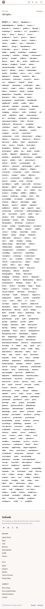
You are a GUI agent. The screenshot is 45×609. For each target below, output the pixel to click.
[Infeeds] (3, 2)
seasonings (16, 441)
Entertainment (6, 550)
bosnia (5, 226)
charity (14, 235)
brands (23, 64)
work (4, 115)
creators (29, 259)
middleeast (6, 103)
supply (17, 468)
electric (35, 288)
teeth (31, 471)
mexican (35, 369)
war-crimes (31, 489)
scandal (32, 109)
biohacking (31, 220)
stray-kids (15, 462)
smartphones (33, 450)
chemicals (32, 235)
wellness (23, 58)
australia (18, 31)
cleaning (19, 241)
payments (16, 166)
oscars (29, 393)
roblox (28, 435)
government (7, 151)
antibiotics (6, 208)
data (20, 264)
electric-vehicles (8, 291)
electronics (32, 291)
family (4, 52)
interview (25, 342)
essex (4, 300)
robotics (5, 175)
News (4, 541)
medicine (6, 157)
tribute (19, 190)
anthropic (6, 85)
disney (39, 279)
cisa (35, 238)
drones (13, 286)
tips (21, 187)
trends (5, 73)
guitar (31, 321)
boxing (13, 226)
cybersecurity (27, 136)
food (16, 37)
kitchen (13, 70)
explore (15, 303)
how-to (24, 330)
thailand (15, 40)
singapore (12, 82)
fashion (33, 40)
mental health (36, 366)
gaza (25, 148)
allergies (5, 205)
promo (18, 420)
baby (23, 121)
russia (36, 79)
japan (32, 345)
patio (14, 402)
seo (4, 82)
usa (26, 190)
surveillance (7, 184)
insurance (6, 97)
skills (4, 450)
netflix (24, 103)
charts (16, 127)
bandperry (21, 217)
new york (28, 384)
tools (27, 187)
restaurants (17, 172)
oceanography (25, 163)
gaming (13, 52)
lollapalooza (25, 154)
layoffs (5, 154)
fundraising (30, 312)
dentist (32, 64)
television (37, 184)
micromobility (7, 372)
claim (11, 241)
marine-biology (8, 363)
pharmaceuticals (17, 405)
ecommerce (15, 288)
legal (12, 61)
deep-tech (31, 268)
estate (12, 300)
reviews (12, 435)
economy (26, 288)
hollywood (33, 327)
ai (25, 31)
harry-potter (33, 324)
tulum (4, 483)
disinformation (28, 279)
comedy (33, 130)
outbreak (6, 106)
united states (21, 483)
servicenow (6, 444)
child (23, 127)
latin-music (19, 351)
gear (30, 315)
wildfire (24, 193)
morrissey (19, 378)
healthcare (6, 37)
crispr (38, 259)
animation (34, 205)
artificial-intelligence (34, 211)
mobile (16, 103)
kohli (31, 348)
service (35, 441)
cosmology (17, 256)
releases (5, 432)
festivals (20, 145)
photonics (6, 408)
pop (4, 109)
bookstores (30, 223)
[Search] (32, 2)
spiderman (6, 459)
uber (11, 483)
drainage (20, 282)
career (30, 34)
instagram (19, 339)
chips (39, 127)
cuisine (28, 262)
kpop (37, 348)
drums (39, 286)
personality (31, 402)
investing (6, 345)
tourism (5, 477)
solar (37, 178)
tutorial (17, 28)
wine (4, 498)
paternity (6, 402)
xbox (31, 196)
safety (5, 43)
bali (13, 217)
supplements (7, 468)
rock (35, 435)
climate (33, 37)
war (40, 190)
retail (27, 172)
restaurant (6, 172)
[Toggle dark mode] (36, 2)
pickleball (30, 408)
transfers (37, 477)
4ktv (38, 196)
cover (4, 259)
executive (6, 303)
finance (21, 34)
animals (24, 205)
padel (16, 396)
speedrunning (26, 456)
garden (22, 315)
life (18, 61)
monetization (7, 378)
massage (14, 366)
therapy (20, 474)
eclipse (5, 288)
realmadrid (6, 429)
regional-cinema (29, 429)
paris (27, 399)
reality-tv (29, 426)
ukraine (5, 64)
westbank (6, 495)
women (5, 196)
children (31, 127)
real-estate (19, 426)
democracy (15, 139)
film (34, 76)
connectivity (26, 133)
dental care (27, 139)
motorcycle (6, 381)
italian (19, 345)
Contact (4, 597)
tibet (37, 474)
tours (13, 477)
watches (5, 193)
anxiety (16, 208)
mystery (25, 381)
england (17, 297)
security (6, 40)
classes (5, 130)
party (34, 399)
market (29, 363)
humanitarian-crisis (9, 333)
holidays (23, 327)
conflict (13, 43)
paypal (22, 402)
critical (5, 262)
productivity (18, 417)
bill (23, 220)
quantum (28, 423)
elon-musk (6, 294)
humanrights (24, 333)
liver (26, 354)
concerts (15, 133)
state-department (29, 459)
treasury (5, 480)
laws (35, 351)
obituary (31, 387)
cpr (11, 259)
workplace (31, 498)
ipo (23, 151)
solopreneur (19, 453)
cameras (28, 229)
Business (5, 547)
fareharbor (6, 306)
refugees (23, 169)
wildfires (33, 193)
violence (37, 486)
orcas (14, 393)
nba (4, 384)
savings (15, 175)
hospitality (6, 330)
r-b (35, 423)
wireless (12, 498)
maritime (20, 363)
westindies (16, 495)
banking (31, 217)
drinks (15, 142)
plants (22, 411)
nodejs (37, 384)
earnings (16, 76)
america (15, 205)
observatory (7, 390)
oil (34, 163)
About (4, 566)
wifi (35, 495)
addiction (13, 115)
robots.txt (40, 605)
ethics (20, 300)
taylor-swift (26, 184)
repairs (15, 432)
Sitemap (33, 605)
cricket (38, 73)
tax (13, 471)
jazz (39, 345)
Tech (3, 544)
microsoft (19, 372)
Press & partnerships (9, 591)
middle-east (35, 61)
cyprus (5, 264)
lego (11, 354)
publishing (18, 423)
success (5, 465)
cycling (38, 136)
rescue (23, 432)
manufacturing (29, 360)
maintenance (17, 360)
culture (22, 88)
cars (30, 73)
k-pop (23, 348)
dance (13, 264)
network (18, 384)
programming (7, 420)
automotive (23, 118)
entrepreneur (33, 142)
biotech (31, 121)
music (13, 34)
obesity (14, 163)
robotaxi (23, 109)
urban (31, 483)
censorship (24, 232)
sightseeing (16, 447)
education (34, 58)
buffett (11, 229)
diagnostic (35, 277)
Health (4, 553)
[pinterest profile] (17, 527)
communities (21, 250)
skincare (32, 175)
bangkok (14, 64)
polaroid (31, 411)
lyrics (28, 357)
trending (15, 480)
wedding (14, 193)
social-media (15, 178)
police (39, 411)
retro (4, 435)
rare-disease (7, 426)
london (22, 97)
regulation (33, 52)
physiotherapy (18, 408)
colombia (19, 247)
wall (11, 489)
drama (29, 282)
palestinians (35, 396)
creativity (19, 259)
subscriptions (27, 462)
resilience (33, 432)
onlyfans (35, 390)
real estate (17, 79)
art (3, 118)
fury (39, 312)
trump (30, 480)
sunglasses (15, 465)
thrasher (5, 187)
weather (14, 58)
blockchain (19, 223)
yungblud (29, 501)
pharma (5, 405)
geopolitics (34, 31)
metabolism (16, 157)
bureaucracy (18, 124)
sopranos (31, 453)
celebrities (6, 127)
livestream (34, 354)
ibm (4, 336)
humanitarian (26, 46)
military (5, 46)
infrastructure (7, 339)
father (16, 306)
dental (18, 273)
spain (16, 456)
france (20, 312)
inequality (18, 94)
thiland (29, 474)
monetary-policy (32, 375)
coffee (13, 130)
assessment (13, 214)
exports (24, 303)
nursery (14, 387)
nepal (10, 384)
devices (25, 277)
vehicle (33, 190)
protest (36, 420)
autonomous (35, 118)
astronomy (12, 118)
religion (33, 169)
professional (30, 417)
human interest (34, 330)
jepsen (5, 348)
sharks (28, 444)
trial (23, 480)
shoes (36, 444)
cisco (4, 241)
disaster (37, 139)
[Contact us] (29, 2)
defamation (6, 271)
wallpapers (19, 489)
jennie (29, 151)
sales (21, 438)
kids (14, 97)
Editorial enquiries (8, 594)
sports (24, 37)
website (22, 492)
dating (27, 264)
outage (38, 393)
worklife (21, 498)
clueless (32, 244)
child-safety (7, 238)
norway (5, 387)
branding (14, 73)
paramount (6, 399)
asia (4, 214)
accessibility (7, 199)
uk (40, 112)
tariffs (17, 184)
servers (26, 441)
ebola (23, 142)
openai (21, 70)
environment (36, 55)
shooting (5, 447)
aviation (5, 217)
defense (5, 139)
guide (16, 151)
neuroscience (30, 160)
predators (28, 414)
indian (22, 336)
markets (37, 363)
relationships (32, 70)
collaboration (7, 247)
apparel (31, 208)
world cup (14, 196)
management (7, 100)
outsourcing (7, 396)
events (33, 300)
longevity (6, 357)
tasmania (6, 471)
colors (28, 247)
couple (14, 88)
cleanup (29, 241)
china (38, 85)
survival (26, 468)
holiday (14, 327)
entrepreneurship (9, 67)
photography (27, 166)
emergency (25, 294)
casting (14, 232)
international (31, 339)
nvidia (22, 387)
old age (26, 390)
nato (21, 160)
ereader (26, 297)
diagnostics (7, 279)
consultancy (33, 250)
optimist (5, 393)
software (16, 112)
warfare (5, 492)
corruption (6, 256)
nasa (33, 381)
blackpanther (7, 223)
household (31, 43)
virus (4, 489)
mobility (38, 157)
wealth (14, 492)
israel (27, 67)
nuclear (5, 163)
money (5, 160)
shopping (6, 112)
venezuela (6, 486)
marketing (22, 52)
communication (8, 250)
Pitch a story (6, 588)
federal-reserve (27, 306)
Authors (4, 572)
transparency (37, 187)
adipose (14, 202)
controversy (18, 253)
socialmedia (28, 178)
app (23, 208)
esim (4, 145)
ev (26, 300)
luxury (30, 97)
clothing (25, 55)
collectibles (23, 130)
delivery (16, 271)
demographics (8, 273)
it (13, 345)
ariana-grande (32, 115)
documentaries (8, 282)
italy (26, 345)
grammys (14, 321)
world (16, 501)
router (5, 438)
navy (40, 381)
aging (34, 202)
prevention (12, 109)
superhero (27, 465)
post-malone (17, 414)
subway (38, 462)
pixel (15, 411)
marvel (5, 366)
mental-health (19, 100)
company (6, 133)
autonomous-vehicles (10, 121)
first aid (18, 309)
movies (17, 381)
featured (26, 76)
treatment (33, 112)
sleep (11, 450)
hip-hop (5, 327)
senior (23, 175)
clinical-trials (21, 244)
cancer (23, 73)
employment (7, 297)
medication (24, 366)
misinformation (18, 375)
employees (36, 294)
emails (15, 294)
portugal (5, 414)
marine (35, 154)
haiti (23, 324)
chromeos (18, 238)
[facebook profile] (8, 527)
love (21, 357)
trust (37, 480)
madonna (6, 360)
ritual (20, 435)
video (29, 486)
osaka (21, 393)
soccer (5, 178)
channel (5, 235)
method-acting (24, 369)
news (6, 22)
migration (6, 375)
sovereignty (7, 456)
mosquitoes (30, 378)
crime (34, 49)
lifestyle (36, 28)
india (20, 67)
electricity (21, 291)
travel (24, 40)
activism (5, 202)
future (4, 91)
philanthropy (31, 405)
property (27, 420)
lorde (14, 357)
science (31, 25)
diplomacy (6, 76)
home (5, 34)
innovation (28, 94)
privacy (5, 58)
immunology (13, 336)
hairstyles (15, 324)
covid (17, 136)
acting (30, 82)
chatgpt (22, 235)
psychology (7, 423)
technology (7, 31)
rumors (13, 438)
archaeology (7, 211)
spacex (5, 181)
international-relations (10, 342)
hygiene (35, 333)
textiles (12, 474)
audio (30, 214)
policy (37, 166)
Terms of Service (7, 575)
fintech (38, 88)
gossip (5, 321)
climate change (8, 244)
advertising (25, 202)
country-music (30, 256)
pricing (38, 414)
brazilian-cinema (25, 226)
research (28, 79)
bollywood (6, 124)
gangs (14, 315)
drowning (22, 286)
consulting (6, 253)
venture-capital (18, 486)
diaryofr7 (6, 28)
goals (17, 318)
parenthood (18, 399)
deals (22, 268)
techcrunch (21, 471)
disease (17, 279)
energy (15, 46)
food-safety (31, 145)
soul (39, 453)
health (21, 25)
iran (22, 43)
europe (12, 145)
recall (4, 169)
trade (24, 112)
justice (5, 70)
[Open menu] (41, 2)
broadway (38, 226)
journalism (14, 348)
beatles (16, 220)
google (33, 148)
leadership (6, 49)
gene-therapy (7, 318)
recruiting (14, 169)
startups (26, 49)
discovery (6, 142)
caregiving (29, 124)
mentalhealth (32, 100)
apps (38, 208)
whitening (27, 495)
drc (35, 282)
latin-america (7, 351)
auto (38, 214)
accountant (18, 199)
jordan (37, 151)
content (5, 88)
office (31, 103)
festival (39, 306)
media (25, 61)
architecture (19, 211)
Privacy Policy (6, 578)
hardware (14, 91)
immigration (7, 94)
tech (16, 22)
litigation (14, 154)
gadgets (5, 315)
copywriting (30, 253)
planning (35, 106)
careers (5, 232)
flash (4, 312)
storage (5, 462)
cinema (27, 238)
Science (4, 556)
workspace (6, 501)
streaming (6, 55)
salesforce (30, 438)
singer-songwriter (30, 447)
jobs (34, 67)
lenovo (18, 354)
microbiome (28, 157)
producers (6, 417)
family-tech (34, 303)
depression (28, 273)
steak (21, 181)
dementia (26, 271)
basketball (6, 220)
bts (3, 229)
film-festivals (7, 309)
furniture (17, 148)
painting (24, 396)
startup (14, 181)
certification (28, 85)
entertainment (8, 25)
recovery (17, 429)
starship (16, 459)
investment (6, 79)
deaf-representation (9, 268)
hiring (22, 91)
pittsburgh (6, 411)
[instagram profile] (12, 527)
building (19, 229)
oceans (17, 390)
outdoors (6, 166)
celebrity (16, 55)
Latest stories (6, 537)
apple (21, 115)
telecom (39, 471)
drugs (31, 286)
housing (31, 91)
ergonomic (36, 297)
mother (13, 160)
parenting (26, 106)
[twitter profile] (3, 527)
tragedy (22, 82)
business (26, 22)
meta (14, 369)
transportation (8, 190)
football (12, 312)
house (15, 330)
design (30, 88)
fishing (34, 309)
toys (20, 477)
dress (4, 286)
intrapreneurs (36, 342)
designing (6, 277)
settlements (18, 444)
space (17, 49)
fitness (5, 61)
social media (7, 453)
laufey (28, 351)
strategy (29, 181)
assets (23, 214)
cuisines (36, 262)
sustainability (37, 468)
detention (16, 277)
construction (7, 136)
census (34, 232)
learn (4, 354)
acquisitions (30, 199)
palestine (15, 106)
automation (16, 85)
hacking (5, 324)
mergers (5, 369)
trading (28, 477)
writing (24, 196)
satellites (6, 441)
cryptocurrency (16, 262)
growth (23, 321)
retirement (36, 172)
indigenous (32, 336)
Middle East (30, 372)
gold (24, 318)
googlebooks (34, 318)
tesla (4, 474)
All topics (5, 569)
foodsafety (6, 148)
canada (37, 229)
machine (36, 357)
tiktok (14, 187)
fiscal (26, 309)
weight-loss (32, 492)
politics (26, 28)
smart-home (21, 450)
